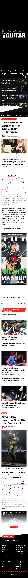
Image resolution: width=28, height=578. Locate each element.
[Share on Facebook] (14, 303)
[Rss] (17, 540)
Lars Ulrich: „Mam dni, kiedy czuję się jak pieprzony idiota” (13, 404)
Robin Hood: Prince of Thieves (18, 484)
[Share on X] (18, 303)
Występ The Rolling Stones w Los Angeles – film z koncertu (12, 380)
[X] (5, 540)
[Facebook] (2, 540)
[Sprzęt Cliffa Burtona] (14, 327)
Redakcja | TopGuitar (6, 317)
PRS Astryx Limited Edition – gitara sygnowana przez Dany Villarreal (9, 82)
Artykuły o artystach (6, 119)
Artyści (14, 119)
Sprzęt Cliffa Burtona (9, 337)
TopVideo (4, 413)
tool (22, 297)
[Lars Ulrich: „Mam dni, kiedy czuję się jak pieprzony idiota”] (14, 393)
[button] (19, 76)
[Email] (21, 303)
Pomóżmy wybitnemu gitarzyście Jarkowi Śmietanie (13, 344)
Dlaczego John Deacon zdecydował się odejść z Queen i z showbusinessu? (13, 370)
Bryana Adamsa (18, 504)
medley (18, 297)
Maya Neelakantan (11, 297)
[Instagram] (11, 540)
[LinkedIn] (14, 540)
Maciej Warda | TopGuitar (11, 135)
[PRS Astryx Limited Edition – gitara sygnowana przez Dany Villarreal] (23, 82)
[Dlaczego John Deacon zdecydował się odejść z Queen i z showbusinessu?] (14, 358)
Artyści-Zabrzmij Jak (11, 334)
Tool (12, 188)
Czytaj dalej (14, 527)
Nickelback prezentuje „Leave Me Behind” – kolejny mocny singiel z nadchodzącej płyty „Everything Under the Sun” (9, 107)
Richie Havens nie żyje (9, 315)
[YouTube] (8, 540)
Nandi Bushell (11, 176)
